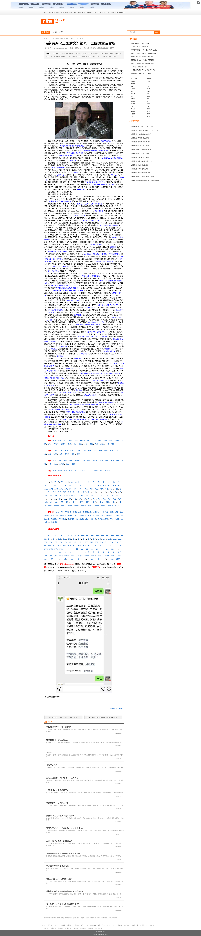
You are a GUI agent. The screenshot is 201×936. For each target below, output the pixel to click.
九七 (46, 502)
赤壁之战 (91, 515)
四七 (106, 489)
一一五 (83, 505)
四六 (101, 489)
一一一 (56, 505)
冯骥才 (133, 116)
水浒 (62, 12)
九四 (109, 499)
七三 (81, 495)
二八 (89, 485)
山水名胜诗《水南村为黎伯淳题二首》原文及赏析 (144, 130)
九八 (51, 502)
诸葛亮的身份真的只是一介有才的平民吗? (63, 854)
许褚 (49, 444)
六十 (94, 492)
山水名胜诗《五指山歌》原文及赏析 (141, 149)
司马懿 (82, 440)
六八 (56, 495)
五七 (79, 492)
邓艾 (102, 444)
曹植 (71, 440)
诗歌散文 (89, 12)
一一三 (70, 505)
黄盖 (55, 464)
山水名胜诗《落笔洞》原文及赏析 (140, 138)
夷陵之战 (104, 512)
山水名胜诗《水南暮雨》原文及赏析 (141, 134)
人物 (112, 12)
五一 (49, 492)
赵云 (79, 450)
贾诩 (76, 440)
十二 (88, 482)
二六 (79, 485)
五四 (64, 492)
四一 (76, 489)
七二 (76, 495)
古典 (83, 12)
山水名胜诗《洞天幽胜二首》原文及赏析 (142, 126)
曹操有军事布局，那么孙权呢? (59, 727)
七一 (71, 495)
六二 (104, 492)
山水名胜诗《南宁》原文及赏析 (139, 169)
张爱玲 (133, 86)
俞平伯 (148, 109)
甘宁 (83, 461)
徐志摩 (133, 81)
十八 (118, 482)
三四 (119, 485)
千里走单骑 (114, 512)
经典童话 (75, 928)
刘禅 (84, 450)
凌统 (73, 464)
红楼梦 (55, 32)
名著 (103, 12)
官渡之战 (59, 512)
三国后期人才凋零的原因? (57, 790)
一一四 (76, 505)
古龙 (74, 12)
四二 (81, 489)
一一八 (103, 505)
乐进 (60, 454)
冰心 (148, 101)
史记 (87, 925)
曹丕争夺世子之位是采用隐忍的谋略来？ (63, 904)
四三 (86, 489)
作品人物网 (113, 708)
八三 (54, 499)
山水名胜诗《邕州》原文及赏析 (139, 165)
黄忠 (89, 450)
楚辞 (99, 925)
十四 (98, 482)
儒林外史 (70, 925)
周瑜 (65, 461)
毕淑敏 (148, 104)
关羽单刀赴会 (115, 519)
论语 (103, 925)
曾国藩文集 (134, 925)
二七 (84, 485)
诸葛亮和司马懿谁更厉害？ (57, 740)
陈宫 (90, 471)
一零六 (100, 502)
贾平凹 (133, 104)
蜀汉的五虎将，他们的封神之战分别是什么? (64, 828)
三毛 (148, 86)
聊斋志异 (93, 925)
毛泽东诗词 (134, 79)
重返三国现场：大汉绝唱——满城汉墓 (62, 778)
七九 (111, 495)
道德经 (109, 925)
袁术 (76, 471)
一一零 (50, 505)
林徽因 (133, 84)
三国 (53, 12)
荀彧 (110, 440)
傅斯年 (148, 96)
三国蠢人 (50, 752)
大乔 (112, 461)
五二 (54, 492)
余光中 (133, 111)
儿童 (99, 12)
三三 (114, 485)
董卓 (65, 471)
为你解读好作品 (100, 931)
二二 (59, 485)
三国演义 (54, 38)
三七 (56, 489)
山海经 (120, 925)
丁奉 (49, 464)
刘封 (111, 450)
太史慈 (77, 461)
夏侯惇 (63, 444)
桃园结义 (96, 512)
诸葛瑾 (61, 464)
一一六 (90, 505)
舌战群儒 (67, 512)
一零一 (66, 502)
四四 (91, 489)
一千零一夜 (45, 928)
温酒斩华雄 (87, 512)
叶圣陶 (133, 114)
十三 (93, 482)
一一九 (110, 505)
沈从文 (133, 99)
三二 (109, 485)
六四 (114, 492)
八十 (116, 495)
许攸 (105, 440)
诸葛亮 (72, 450)
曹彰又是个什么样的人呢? (57, 803)
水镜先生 (83, 471)
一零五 (93, 502)
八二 (49, 499)
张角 (96, 471)
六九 (61, 495)
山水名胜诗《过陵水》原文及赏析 (140, 157)
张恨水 (148, 111)
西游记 (56, 925)
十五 (103, 482)
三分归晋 (62, 515)
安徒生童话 (143, 925)
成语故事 (83, 928)
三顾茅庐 (54, 515)
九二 (99, 499)
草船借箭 (109, 515)
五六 (74, 492)
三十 (99, 485)
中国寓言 (60, 928)
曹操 (54, 440)
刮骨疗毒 (93, 519)
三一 (104, 485)
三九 (66, 489)
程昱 (80, 444)
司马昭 (56, 444)
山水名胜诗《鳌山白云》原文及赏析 (141, 142)
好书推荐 (122, 12)
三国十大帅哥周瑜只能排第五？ (59, 841)
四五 (96, 489)
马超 (95, 450)
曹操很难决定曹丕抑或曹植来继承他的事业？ (65, 891)
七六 (96, 495)
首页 (44, 12)
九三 (104, 499)
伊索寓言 (53, 928)
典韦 (99, 440)
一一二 (63, 505)
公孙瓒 (107, 471)
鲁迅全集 (149, 79)
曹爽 (69, 444)
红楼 (49, 12)
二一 (54, 485)
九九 (56, 502)
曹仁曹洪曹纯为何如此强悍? (58, 866)
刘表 (71, 471)
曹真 (113, 444)
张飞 (66, 450)
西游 (57, 12)
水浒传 (61, 32)
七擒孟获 (54, 522)
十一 (82, 482)
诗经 (82, 925)
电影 (95, 12)
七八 (106, 495)
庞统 (49, 454)
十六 (108, 482)
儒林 (66, 12)
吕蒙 (101, 461)
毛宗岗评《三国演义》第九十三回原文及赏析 (104, 717)
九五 (114, 499)
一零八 (113, 502)
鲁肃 (107, 461)
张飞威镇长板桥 (82, 519)
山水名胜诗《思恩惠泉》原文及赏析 (141, 173)
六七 (51, 495)
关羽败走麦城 (103, 519)
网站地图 (90, 928)
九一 (94, 499)
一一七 (97, 505)
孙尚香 (95, 461)
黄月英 (66, 454)
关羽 (60, 450)
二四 (69, 485)
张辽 (89, 440)
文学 (49, 38)
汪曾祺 (148, 91)
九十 (89, 499)
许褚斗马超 (100, 515)
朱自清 (148, 84)
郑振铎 (148, 94)
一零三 (80, 502)
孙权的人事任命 (52, 765)
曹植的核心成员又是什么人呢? (59, 879)
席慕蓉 (148, 89)
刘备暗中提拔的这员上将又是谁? (60, 816)
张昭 (67, 464)
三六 (51, 489)
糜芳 (78, 454)
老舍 (148, 99)
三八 (61, 489)
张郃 (75, 444)
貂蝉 (60, 471)
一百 (61, 502)
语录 (79, 12)
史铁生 (133, 109)
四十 (71, 489)
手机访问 (121, 708)
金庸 (70, 12)
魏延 (106, 450)
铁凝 (132, 106)
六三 (109, 492)
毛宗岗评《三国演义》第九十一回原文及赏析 (64, 717)
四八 (111, 489)
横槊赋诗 (54, 519)
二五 (74, 485)
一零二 (73, 502)
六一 (99, 492)
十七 (113, 482)
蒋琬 (73, 454)
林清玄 (133, 91)
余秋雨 (133, 89)
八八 (79, 499)
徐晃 (94, 440)
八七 (74, 499)
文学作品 (45, 32)
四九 (116, 489)
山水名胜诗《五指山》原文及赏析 (140, 146)
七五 (91, 495)
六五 (119, 492)
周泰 (117, 461)
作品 (116, 12)
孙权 (60, 461)
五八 (84, 492)
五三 (59, 492)
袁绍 (101, 471)
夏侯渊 (116, 440)
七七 (101, 495)
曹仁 (91, 444)
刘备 (55, 450)
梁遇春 (148, 116)
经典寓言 (68, 928)
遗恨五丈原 (72, 515)
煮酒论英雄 (77, 512)
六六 (46, 495)
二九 (94, 485)
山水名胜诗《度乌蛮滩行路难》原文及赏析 (142, 176)
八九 (84, 499)
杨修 (96, 444)
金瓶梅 (77, 925)
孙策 (54, 461)
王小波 (133, 94)
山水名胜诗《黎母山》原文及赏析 (140, 153)
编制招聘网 (98, 928)
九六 (119, 499)
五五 (69, 492)
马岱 (107, 444)
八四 (59, 499)
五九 (89, 492)
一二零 (117, 505)
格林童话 (151, 925)
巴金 (148, 106)
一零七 (107, 502)
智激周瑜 (71, 519)
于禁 (85, 444)
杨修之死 (62, 519)
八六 (69, 499)
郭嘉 (60, 440)
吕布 (54, 471)
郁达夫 (133, 96)
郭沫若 (148, 81)
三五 (46, 489)
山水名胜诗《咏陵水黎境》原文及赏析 (141, 161)
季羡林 (133, 101)
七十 (66, 495)
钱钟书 (148, 114)
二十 (49, 485)
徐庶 (55, 454)
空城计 (117, 515)
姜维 (100, 450)
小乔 (89, 461)
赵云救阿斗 (82, 515)
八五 (64, 499)
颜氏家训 (126, 925)
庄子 (114, 925)
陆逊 (71, 461)
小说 (107, 12)
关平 (117, 450)
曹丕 (65, 440)
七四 (86, 495)
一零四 (87, 502)
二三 (64, 485)
